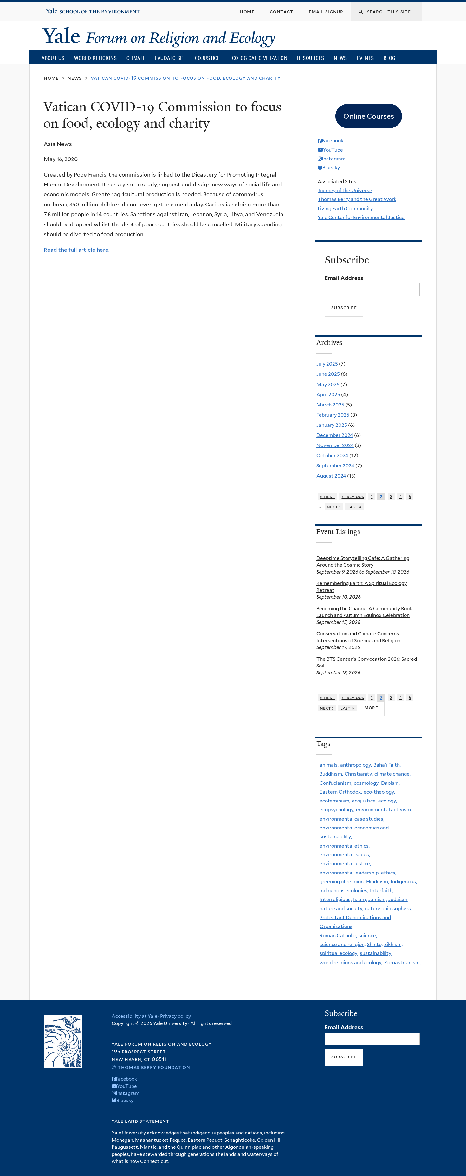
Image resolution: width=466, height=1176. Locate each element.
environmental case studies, (352, 819)
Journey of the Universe (345, 190)
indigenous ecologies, (344, 890)
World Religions (95, 58)
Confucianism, (336, 783)
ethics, (388, 873)
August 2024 (331, 476)
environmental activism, (384, 810)
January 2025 (331, 425)
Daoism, (390, 783)
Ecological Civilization (259, 58)
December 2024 (334, 435)
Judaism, (398, 899)
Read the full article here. (76, 250)
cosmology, (366, 783)
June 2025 (328, 374)
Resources (310, 58)
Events (365, 58)
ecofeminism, (335, 801)
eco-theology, (379, 792)
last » (354, 506)
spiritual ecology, (339, 953)
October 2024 (332, 455)
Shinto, (375, 944)
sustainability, (376, 953)
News (340, 58)
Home (51, 78)
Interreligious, (336, 899)
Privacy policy (175, 1016)
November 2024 (335, 445)
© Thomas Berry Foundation (151, 1067)
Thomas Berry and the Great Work (357, 199)
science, (368, 935)
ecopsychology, (337, 810)
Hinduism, (377, 882)
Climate (135, 58)
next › (334, 506)
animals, (329, 765)
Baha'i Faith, (387, 765)
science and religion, (343, 944)
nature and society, (341, 909)
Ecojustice (206, 58)
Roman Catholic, (338, 935)
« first (327, 496)
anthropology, (356, 765)
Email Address (344, 278)
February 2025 (332, 415)
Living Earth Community (345, 208)
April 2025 (328, 395)
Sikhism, (393, 944)
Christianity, (359, 774)
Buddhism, (331, 774)
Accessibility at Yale (134, 1016)
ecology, (387, 801)
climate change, (392, 774)
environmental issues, (345, 855)
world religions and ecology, (351, 962)
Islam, (360, 899)
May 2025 (328, 384)
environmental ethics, (345, 846)
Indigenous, (404, 882)
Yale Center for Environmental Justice (361, 217)
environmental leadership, (349, 873)
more (371, 708)
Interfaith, (381, 890)
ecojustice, (364, 801)
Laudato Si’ (169, 58)
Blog (389, 58)
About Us (53, 58)
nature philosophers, (388, 909)
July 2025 (327, 364)
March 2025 (330, 405)
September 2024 (335, 466)
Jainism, (377, 899)
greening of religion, (342, 882)
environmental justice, (345, 864)
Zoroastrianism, (402, 962)
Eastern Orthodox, (341, 792)
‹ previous (353, 496)
